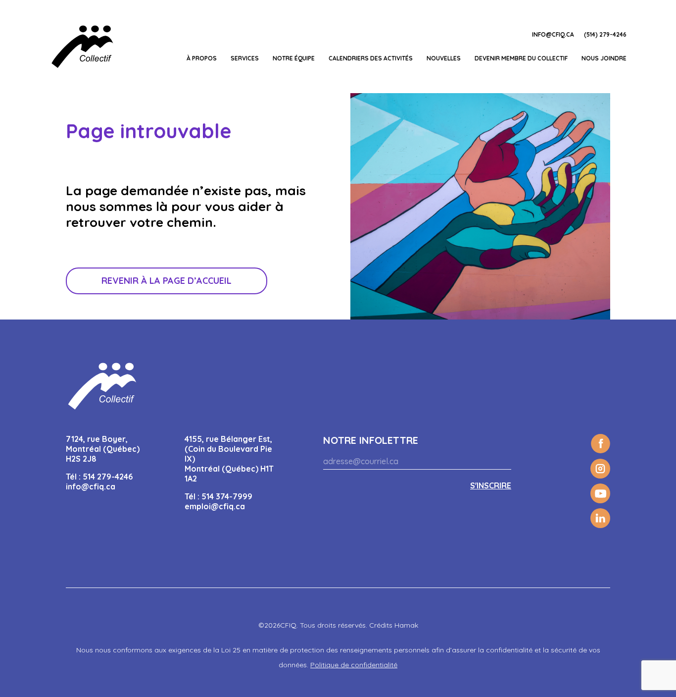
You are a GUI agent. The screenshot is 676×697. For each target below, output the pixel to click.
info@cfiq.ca (553, 34)
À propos (202, 58)
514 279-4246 (108, 477)
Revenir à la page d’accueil (166, 280)
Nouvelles (444, 58)
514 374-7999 (226, 496)
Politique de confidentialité (353, 664)
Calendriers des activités (371, 58)
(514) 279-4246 (605, 34)
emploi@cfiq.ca (215, 506)
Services (245, 58)
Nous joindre (604, 58)
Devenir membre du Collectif (521, 58)
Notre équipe (294, 58)
